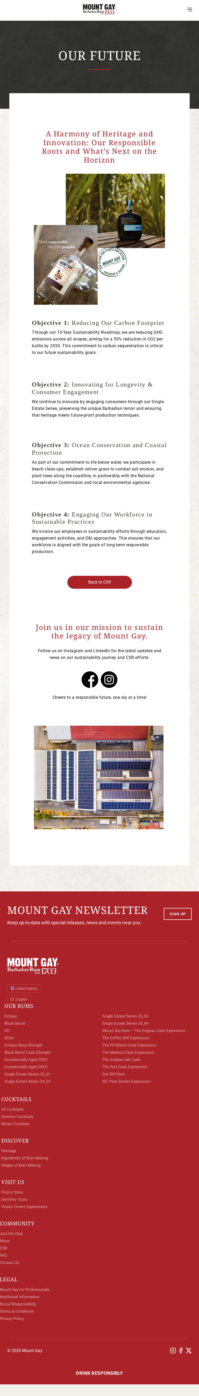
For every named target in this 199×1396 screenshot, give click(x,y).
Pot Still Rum (113, 1074)
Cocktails (16, 1099)
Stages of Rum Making (20, 1165)
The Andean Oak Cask (121, 1060)
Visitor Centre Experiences (24, 1207)
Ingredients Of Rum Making (24, 1158)
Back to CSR (99, 582)
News (15, 141)
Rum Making (22, 119)
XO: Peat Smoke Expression (126, 1081)
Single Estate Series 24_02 (27, 1081)
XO (6, 1031)
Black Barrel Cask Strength (27, 1052)
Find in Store (12, 1192)
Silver (9, 1038)
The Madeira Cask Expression (128, 1052)
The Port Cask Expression (124, 1067)
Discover (15, 1140)
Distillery (21, 71)
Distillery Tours (14, 1199)
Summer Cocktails (17, 1117)
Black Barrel (14, 1023)
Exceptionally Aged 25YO (25, 1067)
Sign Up (178, 914)
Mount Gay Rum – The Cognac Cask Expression (143, 1031)
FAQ (14, 152)
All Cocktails (12, 1109)
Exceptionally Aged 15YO (25, 1060)
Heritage (19, 108)
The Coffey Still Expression (125, 1038)
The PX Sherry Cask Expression (129, 1045)
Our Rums (18, 1006)
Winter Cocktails (15, 1124)
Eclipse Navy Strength (23, 1045)
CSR (14, 130)
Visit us (12, 1182)
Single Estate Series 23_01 (27, 1074)
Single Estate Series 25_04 (125, 1023)
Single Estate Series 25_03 (125, 1016)
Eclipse (10, 1016)
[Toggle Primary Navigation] (190, 9)
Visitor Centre (26, 82)
